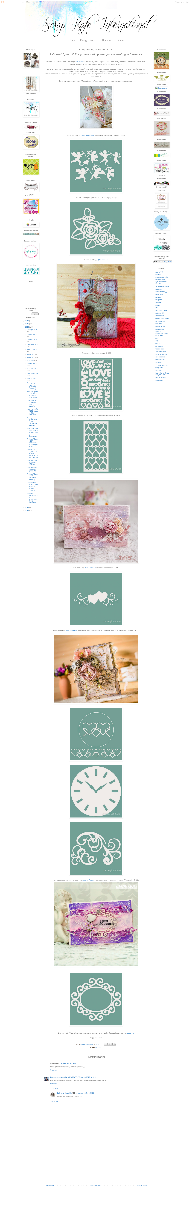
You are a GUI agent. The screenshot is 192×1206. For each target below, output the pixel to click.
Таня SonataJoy (71, 630)
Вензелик (79, 62)
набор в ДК (159, 313)
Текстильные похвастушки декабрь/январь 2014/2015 (32, 486)
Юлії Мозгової (90, 568)
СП (156, 341)
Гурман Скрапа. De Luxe (161, 283)
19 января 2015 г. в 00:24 (69, 1063)
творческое (159, 349)
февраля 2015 (32, 373)
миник (157, 305)
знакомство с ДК (161, 292)
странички (159, 346)
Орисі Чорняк (102, 259)
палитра (158, 324)
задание (158, 289)
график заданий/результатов (161, 278)
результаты (159, 329)
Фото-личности (161, 354)
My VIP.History (160, 378)
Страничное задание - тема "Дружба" (31, 403)
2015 (27, 327)
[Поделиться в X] (110, 1044)
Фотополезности (161, 365)
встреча (158, 275)
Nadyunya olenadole (64, 1093)
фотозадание (160, 357)
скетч (157, 338)
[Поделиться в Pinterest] (115, 1044)
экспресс (158, 370)
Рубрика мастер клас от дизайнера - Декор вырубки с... (32, 498)
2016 (27, 324)
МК (156, 308)
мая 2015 (30, 361)
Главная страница (95, 1185)
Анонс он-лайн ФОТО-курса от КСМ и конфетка (32, 412)
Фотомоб (158, 362)
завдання (130, 1033)
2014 (27, 507)
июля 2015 (31, 354)
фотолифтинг (160, 360)
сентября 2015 (32, 344)
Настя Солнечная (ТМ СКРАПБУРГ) (63, 1077)
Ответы (55, 1088)
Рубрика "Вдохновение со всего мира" (161, 334)
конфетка (158, 300)
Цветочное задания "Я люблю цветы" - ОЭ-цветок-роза (32, 453)
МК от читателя (161, 310)
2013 (27, 510)
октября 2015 (32, 340)
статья (157, 343)
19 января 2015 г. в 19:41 (87, 1077)
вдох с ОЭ (98, 1047)
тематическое (160, 352)
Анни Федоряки (88, 135)
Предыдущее (142, 1185)
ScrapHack (159, 380)
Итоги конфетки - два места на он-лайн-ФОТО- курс (33, 394)
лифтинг (158, 302)
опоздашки (159, 316)
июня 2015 (31, 357)
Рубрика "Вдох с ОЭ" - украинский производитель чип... (32, 443)
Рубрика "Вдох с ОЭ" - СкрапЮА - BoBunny (32, 477)
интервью (159, 294)
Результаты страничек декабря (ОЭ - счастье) (32, 386)
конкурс (158, 297)
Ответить (53, 1070)
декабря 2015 (32, 330)
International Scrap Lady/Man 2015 (162, 374)
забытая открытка (162, 286)
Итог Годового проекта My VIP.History (32, 462)
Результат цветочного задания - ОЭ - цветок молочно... (32, 422)
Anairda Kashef (88, 880)
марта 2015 (31, 369)
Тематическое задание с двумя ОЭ (32, 469)
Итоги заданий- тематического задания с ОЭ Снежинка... (32, 432)
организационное (162, 318)
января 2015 (31, 378)
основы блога (160, 321)
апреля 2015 (32, 364)
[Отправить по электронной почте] (105, 1044)
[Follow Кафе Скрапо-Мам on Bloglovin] (162, 263)
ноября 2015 (32, 335)
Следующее (49, 1185)
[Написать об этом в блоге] (107, 1044)
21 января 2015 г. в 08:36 (85, 1093)
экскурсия (159, 368)
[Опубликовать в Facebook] (112, 1044)
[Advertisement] (96, 1163)
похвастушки (160, 326)
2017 (27, 321)
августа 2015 (32, 349)
